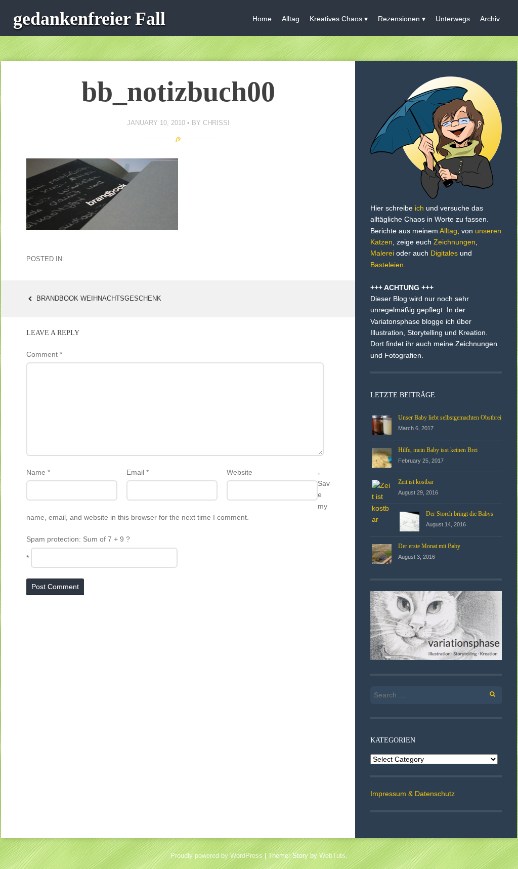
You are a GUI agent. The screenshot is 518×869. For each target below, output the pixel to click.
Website (239, 472)
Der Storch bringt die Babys (459, 513)
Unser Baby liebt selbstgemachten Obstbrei (449, 417)
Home (262, 19)
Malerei (382, 253)
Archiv (490, 19)
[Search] (487, 692)
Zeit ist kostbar (416, 481)
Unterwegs (453, 19)
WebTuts (332, 855)
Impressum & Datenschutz (412, 794)
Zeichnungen (455, 242)
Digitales (444, 253)
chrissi (216, 123)
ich (419, 208)
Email (137, 472)
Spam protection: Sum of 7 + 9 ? (78, 539)
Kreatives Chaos (336, 19)
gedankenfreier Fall (89, 19)
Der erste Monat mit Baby (429, 546)
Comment (44, 354)
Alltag (290, 19)
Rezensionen (399, 19)
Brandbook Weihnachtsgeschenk (97, 298)
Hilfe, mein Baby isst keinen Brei (438, 449)
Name (38, 472)
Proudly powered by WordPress (216, 855)
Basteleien (387, 265)
